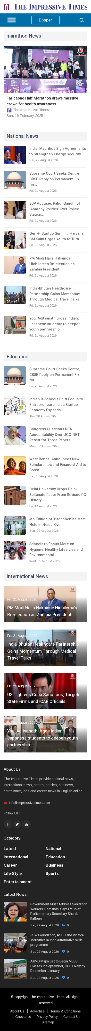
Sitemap (48, 1022)
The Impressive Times (31, 110)
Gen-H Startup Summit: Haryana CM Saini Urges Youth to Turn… (56, 236)
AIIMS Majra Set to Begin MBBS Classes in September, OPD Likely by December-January (57, 966)
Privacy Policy (47, 1017)
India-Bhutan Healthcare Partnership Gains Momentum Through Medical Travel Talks (54, 294)
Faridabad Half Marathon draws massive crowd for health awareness (42, 101)
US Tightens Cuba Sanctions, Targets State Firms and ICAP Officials (44, 698)
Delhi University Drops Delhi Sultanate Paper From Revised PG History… (57, 494)
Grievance (23, 1017)
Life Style (13, 873)
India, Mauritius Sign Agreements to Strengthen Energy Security (57, 151)
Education (55, 857)
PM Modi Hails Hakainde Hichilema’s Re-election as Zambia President (51, 264)
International (16, 857)
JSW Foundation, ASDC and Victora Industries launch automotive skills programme (57, 940)
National (53, 849)
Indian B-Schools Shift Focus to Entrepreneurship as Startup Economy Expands (56, 404)
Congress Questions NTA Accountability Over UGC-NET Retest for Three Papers (54, 434)
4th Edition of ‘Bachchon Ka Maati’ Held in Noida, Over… (58, 521)
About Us (17, 1011)
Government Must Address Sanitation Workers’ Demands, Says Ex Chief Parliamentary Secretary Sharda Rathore (58, 911)
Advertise (37, 1011)
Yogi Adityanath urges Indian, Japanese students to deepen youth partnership (55, 324)
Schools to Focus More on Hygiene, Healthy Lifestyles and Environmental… (56, 549)
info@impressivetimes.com (29, 803)
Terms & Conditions (65, 1011)
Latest (10, 849)
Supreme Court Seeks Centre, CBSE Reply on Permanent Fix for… (54, 179)
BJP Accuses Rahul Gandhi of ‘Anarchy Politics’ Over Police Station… (54, 209)
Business (54, 865)
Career (10, 865)
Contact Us (72, 1017)
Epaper (45, 20)
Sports (52, 873)
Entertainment (18, 882)
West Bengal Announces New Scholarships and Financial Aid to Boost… (57, 464)
